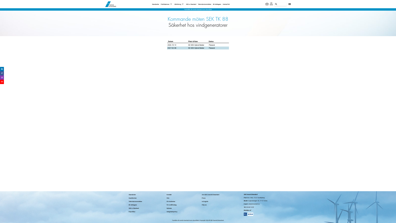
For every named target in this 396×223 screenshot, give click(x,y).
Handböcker (133, 198)
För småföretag (171, 205)
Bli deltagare (217, 4)
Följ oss (204, 205)
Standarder (155, 4)
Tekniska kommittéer (204, 4)
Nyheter (169, 208)
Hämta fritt (226, 4)
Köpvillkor (132, 211)
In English (205, 201)
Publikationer (165, 4)
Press (204, 198)
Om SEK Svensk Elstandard (210, 194)
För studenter (171, 201)
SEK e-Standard (191, 4)
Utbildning (177, 4)
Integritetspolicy (172, 211)
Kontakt (169, 194)
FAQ (168, 198)
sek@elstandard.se (254, 204)
